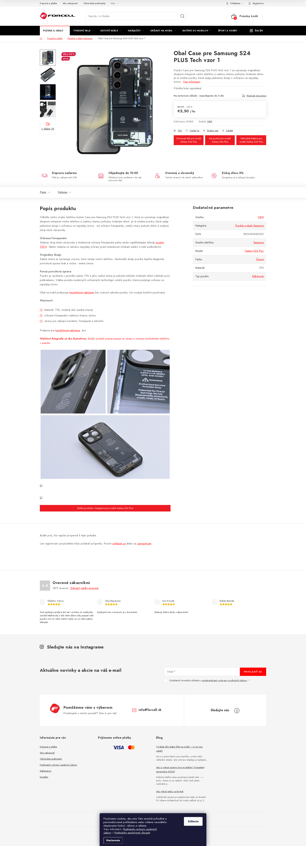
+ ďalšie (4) (47, 129)
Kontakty (44, 777)
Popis (43, 192)
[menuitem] (55, 30)
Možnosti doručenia (256, 95)
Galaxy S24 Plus (254, 251)
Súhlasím (193, 821)
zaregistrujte (144, 543)
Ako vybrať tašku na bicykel (169, 791)
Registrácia (258, 3)
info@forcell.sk (150, 710)
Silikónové (258, 276)
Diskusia (62, 192)
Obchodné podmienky (95, 3)
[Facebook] (236, 710)
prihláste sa (119, 543)
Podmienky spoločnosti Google (132, 833)
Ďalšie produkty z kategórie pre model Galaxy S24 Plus (105, 508)
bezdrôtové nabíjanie (81, 292)
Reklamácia (45, 771)
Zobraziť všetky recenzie (84, 588)
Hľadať (182, 16)
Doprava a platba (48, 3)
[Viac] (256, 30)
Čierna (260, 259)
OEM (209, 121)
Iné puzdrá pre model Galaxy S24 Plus (220, 140)
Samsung (259, 242)
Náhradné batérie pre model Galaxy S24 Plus (251, 140)
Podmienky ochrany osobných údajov (58, 765)
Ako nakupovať (70, 3)
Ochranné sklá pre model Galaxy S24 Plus (188, 140)
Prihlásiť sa (253, 671)
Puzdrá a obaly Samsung (249, 225)
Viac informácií (191, 82)
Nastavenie (113, 840)
